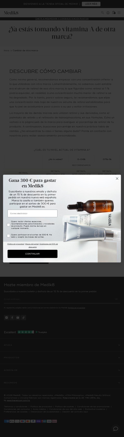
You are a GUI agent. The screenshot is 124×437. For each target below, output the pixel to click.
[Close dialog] (117, 178)
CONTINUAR (32, 253)
